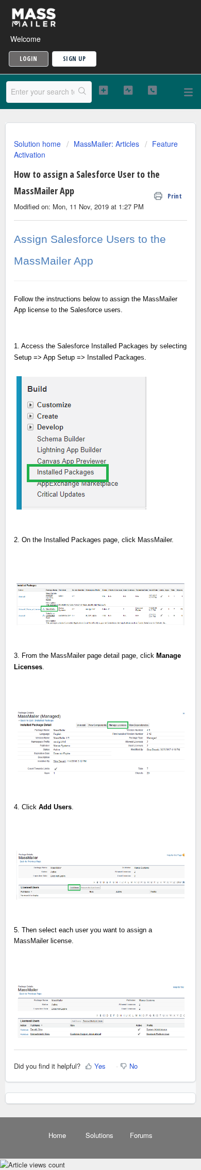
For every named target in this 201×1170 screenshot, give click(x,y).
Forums (141, 1135)
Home (57, 1135)
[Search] (82, 92)
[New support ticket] (103, 90)
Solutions (99, 1135)
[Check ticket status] (128, 90)
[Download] (81, 590)
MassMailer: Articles (106, 143)
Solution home (38, 143)
